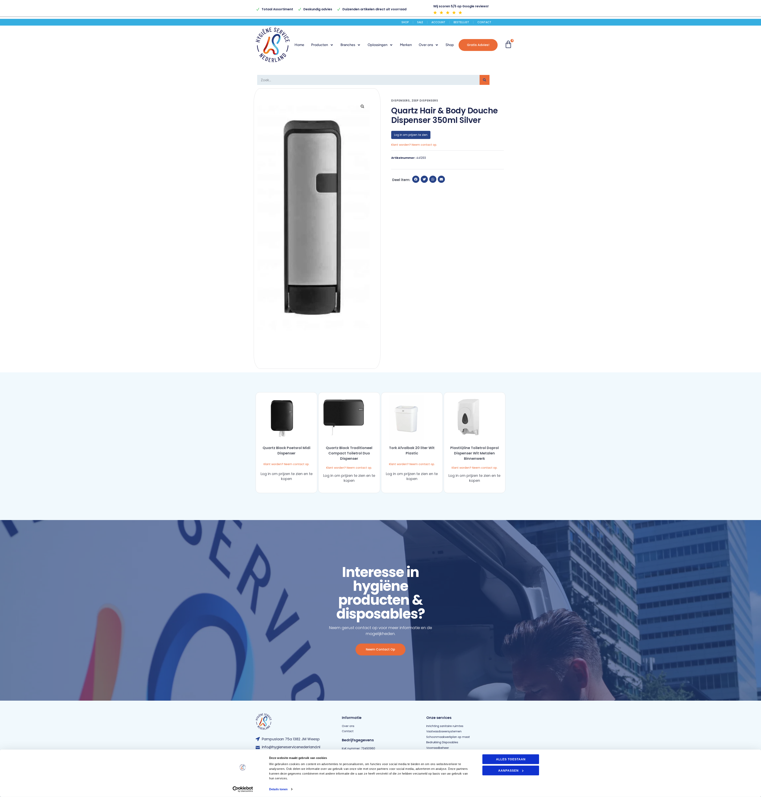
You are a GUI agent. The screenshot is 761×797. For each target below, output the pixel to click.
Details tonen (278, 789)
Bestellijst (461, 22)
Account (438, 22)
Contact (484, 22)
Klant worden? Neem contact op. (286, 464)
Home (299, 45)
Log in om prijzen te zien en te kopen (287, 476)
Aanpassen (508, 770)
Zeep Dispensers (425, 100)
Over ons (426, 45)
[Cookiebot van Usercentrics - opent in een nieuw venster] (243, 789)
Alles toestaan (511, 759)
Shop (405, 22)
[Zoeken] (484, 80)
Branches (347, 45)
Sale (420, 22)
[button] (362, 106)
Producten (319, 45)
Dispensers (400, 100)
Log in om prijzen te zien (410, 135)
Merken (406, 45)
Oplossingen (377, 45)
